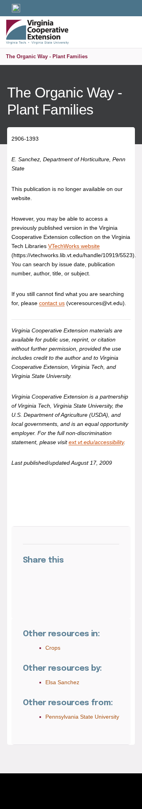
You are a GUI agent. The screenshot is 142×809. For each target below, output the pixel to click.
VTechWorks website (74, 246)
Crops (52, 648)
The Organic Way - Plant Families (47, 56)
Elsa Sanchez (62, 682)
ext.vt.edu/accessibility (96, 442)
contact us (52, 303)
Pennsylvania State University (82, 717)
